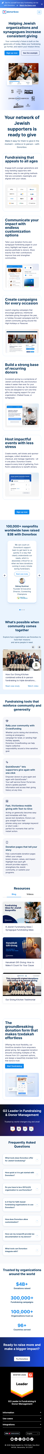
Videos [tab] (30, 894)
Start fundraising (14, 1066)
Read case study (22, 574)
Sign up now (11, 53)
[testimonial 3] (24, 609)
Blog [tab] (14, 894)
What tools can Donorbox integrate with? (16, 1249)
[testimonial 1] (20, 609)
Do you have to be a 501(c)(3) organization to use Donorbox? (18, 1188)
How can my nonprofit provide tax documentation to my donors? (19, 1235)
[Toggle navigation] (39, 12)
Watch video (33, 686)
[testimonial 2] (22, 609)
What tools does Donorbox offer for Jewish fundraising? (19, 1159)
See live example (30, 53)
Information (8, 1412)
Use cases (8, 1418)
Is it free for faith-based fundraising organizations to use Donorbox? (19, 1204)
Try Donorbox (22, 1359)
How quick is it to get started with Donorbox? (19, 1173)
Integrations (9, 1424)
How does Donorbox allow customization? (16, 1220)
